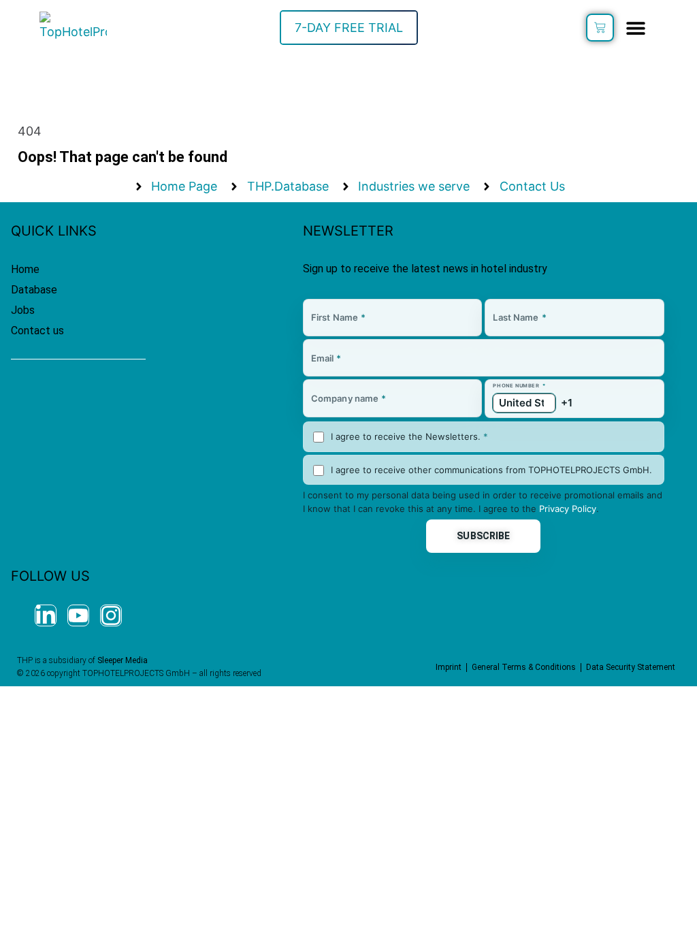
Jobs (23, 310)
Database (34, 289)
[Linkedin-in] (45, 615)
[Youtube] (78, 615)
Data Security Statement (630, 667)
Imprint (448, 667)
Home (25, 269)
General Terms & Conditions (524, 667)
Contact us (37, 330)
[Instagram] (111, 615)
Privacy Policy (567, 508)
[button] (636, 27)
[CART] (600, 28)
